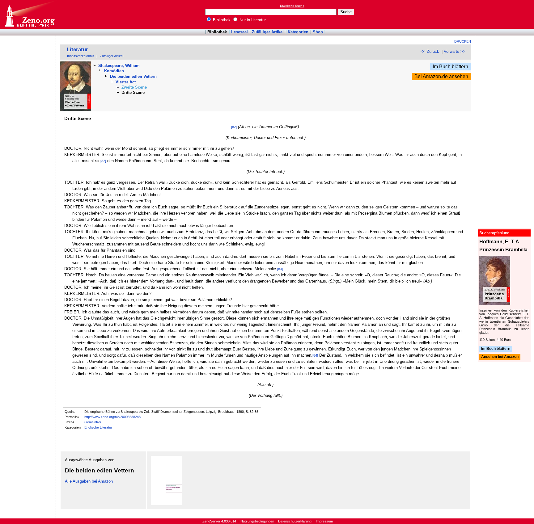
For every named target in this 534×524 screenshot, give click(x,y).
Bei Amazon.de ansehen (441, 76)
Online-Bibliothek (29, 14)
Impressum (324, 521)
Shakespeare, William (119, 65)
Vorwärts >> (454, 51)
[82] (234, 127)
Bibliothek (221, 20)
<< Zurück (430, 51)
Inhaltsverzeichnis (80, 56)
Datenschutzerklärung (295, 521)
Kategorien (298, 32)
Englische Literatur (98, 427)
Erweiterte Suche (292, 5)
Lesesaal (239, 32)
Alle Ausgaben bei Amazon (89, 481)
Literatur (77, 49)
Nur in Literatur (252, 20)
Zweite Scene (134, 87)
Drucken (462, 41)
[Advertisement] (505, 14)
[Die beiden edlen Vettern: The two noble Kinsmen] (166, 503)
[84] (315, 355)
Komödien (114, 71)
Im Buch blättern (450, 66)
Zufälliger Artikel (268, 32)
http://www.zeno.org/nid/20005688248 (112, 417)
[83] (280, 269)
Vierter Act (126, 82)
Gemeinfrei (92, 422)
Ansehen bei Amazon (500, 357)
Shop (318, 32)
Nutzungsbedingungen (257, 521)
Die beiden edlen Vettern (133, 76)
